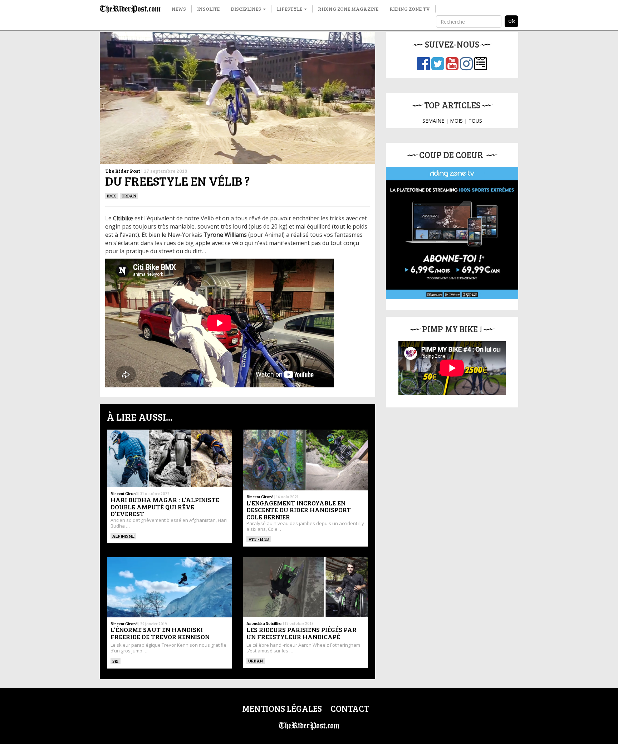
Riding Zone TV (409, 8)
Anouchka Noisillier (264, 623)
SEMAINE (433, 120)
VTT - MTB (258, 539)
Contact (349, 708)
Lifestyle (290, 8)
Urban (129, 196)
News (179, 8)
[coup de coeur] (452, 233)
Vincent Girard (124, 493)
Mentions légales (282, 708)
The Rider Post (122, 170)
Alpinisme (123, 536)
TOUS (475, 120)
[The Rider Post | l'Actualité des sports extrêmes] (130, 9)
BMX (112, 196)
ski (115, 661)
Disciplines (246, 8)
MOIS (456, 120)
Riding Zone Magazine (348, 8)
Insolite (208, 8)
